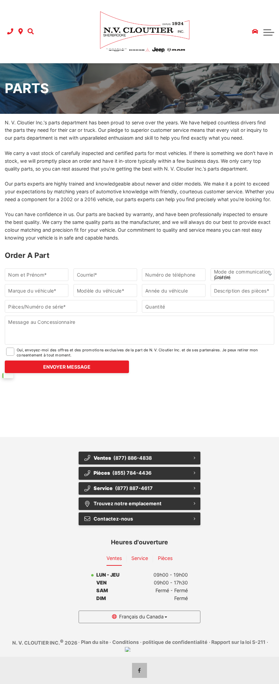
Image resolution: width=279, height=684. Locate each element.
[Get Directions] (20, 31)
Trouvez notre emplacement (128, 503)
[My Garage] (255, 32)
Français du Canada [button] (141, 616)
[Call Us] (10, 31)
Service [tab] (139, 558)
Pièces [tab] (165, 558)
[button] (30, 31)
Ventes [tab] (114, 558)
